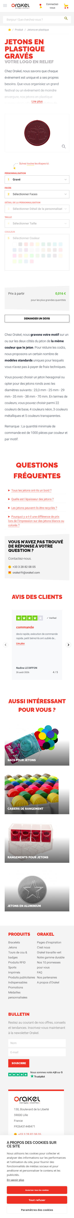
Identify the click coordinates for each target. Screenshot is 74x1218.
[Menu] (5, 6)
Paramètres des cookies (37, 1210)
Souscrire (19, 1063)
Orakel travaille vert (49, 952)
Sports (12, 967)
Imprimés (14, 972)
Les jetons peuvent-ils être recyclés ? (34, 508)
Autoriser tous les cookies (37, 1190)
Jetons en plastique (38, 30)
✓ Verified (51, 618)
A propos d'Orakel (48, 982)
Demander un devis (37, 318)
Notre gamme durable (50, 957)
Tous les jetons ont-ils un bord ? (31, 490)
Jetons (12, 947)
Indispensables (17, 982)
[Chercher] (66, 19)
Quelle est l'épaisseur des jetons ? (32, 499)
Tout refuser (37, 1200)
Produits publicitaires (21, 977)
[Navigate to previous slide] (5, 645)
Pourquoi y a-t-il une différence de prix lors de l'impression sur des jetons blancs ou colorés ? (36, 521)
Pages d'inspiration (49, 942)
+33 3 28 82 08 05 (24, 567)
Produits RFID (17, 962)
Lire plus (37, 101)
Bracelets (14, 942)
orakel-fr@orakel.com (26, 572)
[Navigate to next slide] (68, 645)
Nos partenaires (47, 977)
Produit (19, 30)
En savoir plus (15, 1180)
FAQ (39, 972)
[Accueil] (22, 6)
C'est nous (43, 947)
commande (25, 627)
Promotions (15, 987)
